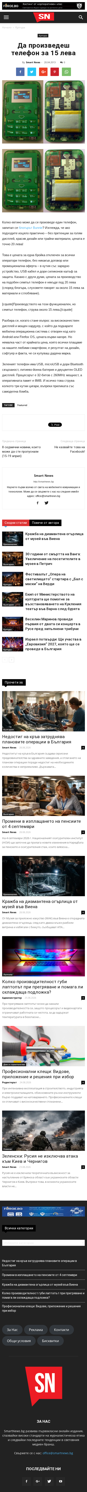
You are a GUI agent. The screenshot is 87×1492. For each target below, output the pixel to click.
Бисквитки (50, 1341)
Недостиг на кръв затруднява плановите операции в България (36, 739)
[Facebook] (39, 503)
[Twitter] (48, 503)
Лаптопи (7, 974)
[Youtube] (60, 1481)
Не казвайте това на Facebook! (69, 449)
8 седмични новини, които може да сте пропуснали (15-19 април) (21, 451)
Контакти (61, 1329)
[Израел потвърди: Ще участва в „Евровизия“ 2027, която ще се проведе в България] (12, 644)
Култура (20, 27)
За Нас (12, 1329)
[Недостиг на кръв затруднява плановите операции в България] (43, 711)
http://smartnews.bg (43, 481)
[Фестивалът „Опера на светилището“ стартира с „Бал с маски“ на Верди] (12, 579)
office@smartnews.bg (58, 1453)
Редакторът (9, 1082)
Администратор (12, 997)
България (8, 564)
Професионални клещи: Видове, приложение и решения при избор (38, 1074)
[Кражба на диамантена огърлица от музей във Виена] (12, 539)
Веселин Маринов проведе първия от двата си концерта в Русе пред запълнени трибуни (52, 624)
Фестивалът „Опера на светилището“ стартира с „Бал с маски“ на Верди (54, 579)
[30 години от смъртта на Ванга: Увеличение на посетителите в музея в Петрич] (12, 559)
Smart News (33, 62)
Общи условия (19, 1341)
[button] (81, 17)
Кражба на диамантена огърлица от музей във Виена (40, 1284)
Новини (7, 1148)
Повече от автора (45, 523)
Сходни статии (16, 523)
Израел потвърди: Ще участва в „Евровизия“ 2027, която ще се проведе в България (53, 644)
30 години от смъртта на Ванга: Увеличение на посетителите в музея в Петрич (53, 559)
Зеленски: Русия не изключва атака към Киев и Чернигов (40, 1159)
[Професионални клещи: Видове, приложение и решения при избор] (43, 1046)
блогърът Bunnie (30, 227)
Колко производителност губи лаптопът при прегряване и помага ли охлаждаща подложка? (42, 987)
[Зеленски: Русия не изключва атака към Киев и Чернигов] (43, 1131)
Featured (22, 405)
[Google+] (38, 1481)
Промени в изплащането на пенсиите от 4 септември (39, 1275)
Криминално (10, 544)
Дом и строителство (14, 1064)
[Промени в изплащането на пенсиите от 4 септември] (43, 796)
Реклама (36, 1329)
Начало (6, 27)
